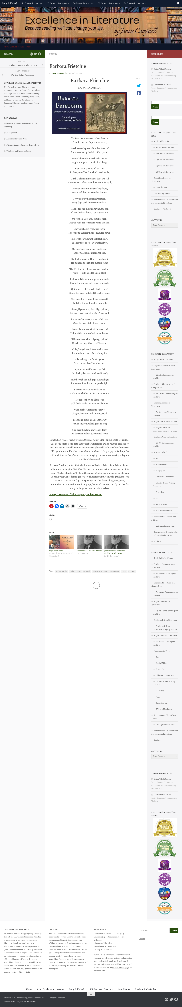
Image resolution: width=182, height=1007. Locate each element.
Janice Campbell (59, 73)
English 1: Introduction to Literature (163, 367)
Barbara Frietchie (61, 571)
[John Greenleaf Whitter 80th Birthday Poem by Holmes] (116, 542)
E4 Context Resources (108, 3)
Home (29, 989)
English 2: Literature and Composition (163, 386)
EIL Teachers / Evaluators (101, 989)
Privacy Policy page (102, 964)
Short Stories (161, 504)
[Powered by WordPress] (14, 1001)
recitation (131, 571)
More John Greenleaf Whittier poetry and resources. (75, 494)
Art (157, 458)
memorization (115, 571)
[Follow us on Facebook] (39, 54)
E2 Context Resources (57, 3)
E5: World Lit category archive (164, 445)
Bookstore (158, 541)
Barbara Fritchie (75, 571)
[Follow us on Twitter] (35, 54)
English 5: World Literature (165, 437)
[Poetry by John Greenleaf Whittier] (89, 542)
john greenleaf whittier (100, 571)
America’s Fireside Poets (16, 138)
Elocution (160, 492)
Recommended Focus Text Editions (163, 518)
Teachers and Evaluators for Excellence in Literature (164, 201)
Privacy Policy (164, 193)
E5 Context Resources (134, 3)
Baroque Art (11, 132)
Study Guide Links (10, 3)
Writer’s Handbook (164, 510)
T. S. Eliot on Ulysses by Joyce (18, 151)
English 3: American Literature (160, 404)
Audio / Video (161, 464)
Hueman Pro (31, 1001)
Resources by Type (162, 452)
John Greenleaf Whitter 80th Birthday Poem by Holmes (114, 552)
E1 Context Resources (32, 3)
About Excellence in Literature (17, 46)
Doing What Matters (162, 69)
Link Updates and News (165, 526)
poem (124, 571)
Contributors (161, 187)
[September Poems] (61, 542)
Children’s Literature (165, 476)
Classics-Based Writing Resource (164, 484)
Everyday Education (162, 84)
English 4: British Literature (165, 421)
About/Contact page (120, 967)
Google (142, 938)
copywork (86, 571)
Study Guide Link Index (163, 359)
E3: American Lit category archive (165, 414)
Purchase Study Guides (145, 989)
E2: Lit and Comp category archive (165, 395)
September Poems (56, 550)
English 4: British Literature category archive (165, 429)
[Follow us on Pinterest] (31, 54)
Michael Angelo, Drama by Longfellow (22, 145)
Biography (160, 470)
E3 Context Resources (83, 3)
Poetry (53, 54)
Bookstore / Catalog (162, 209)
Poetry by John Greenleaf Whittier (89, 550)
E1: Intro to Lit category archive (164, 377)
